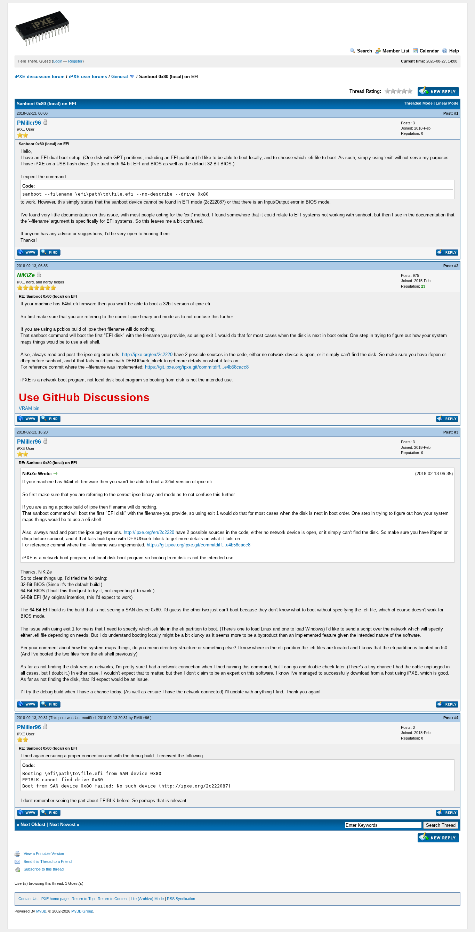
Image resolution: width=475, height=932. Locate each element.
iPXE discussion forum (40, 76)
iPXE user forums (88, 76)
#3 (456, 432)
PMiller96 (29, 123)
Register (75, 61)
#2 (456, 266)
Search (364, 50)
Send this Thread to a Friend (48, 861)
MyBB (41, 911)
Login (57, 61)
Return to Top (83, 899)
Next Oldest (33, 824)
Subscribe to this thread (44, 869)
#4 (456, 718)
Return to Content (113, 899)
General (119, 76)
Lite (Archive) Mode (147, 899)
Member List (396, 50)
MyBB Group (82, 911)
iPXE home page (55, 899)
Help (454, 50)
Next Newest (62, 824)
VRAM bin (29, 408)
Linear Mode (447, 103)
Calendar (429, 50)
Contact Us (28, 899)
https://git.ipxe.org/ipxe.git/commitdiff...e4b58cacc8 (197, 367)
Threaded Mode (418, 103)
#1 (456, 113)
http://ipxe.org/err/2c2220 (147, 354)
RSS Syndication (181, 899)
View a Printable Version (44, 853)
